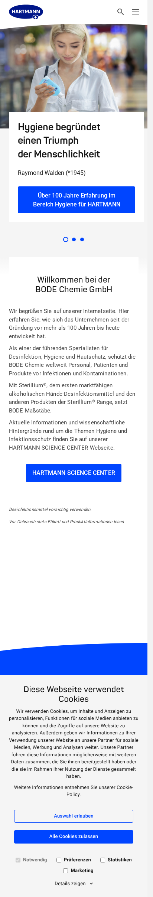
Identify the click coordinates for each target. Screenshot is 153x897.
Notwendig (35, 860)
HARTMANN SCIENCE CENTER (73, 472)
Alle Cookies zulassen (73, 836)
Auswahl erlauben (74, 816)
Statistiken (120, 860)
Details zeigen (70, 884)
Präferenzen (77, 860)
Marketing (82, 871)
